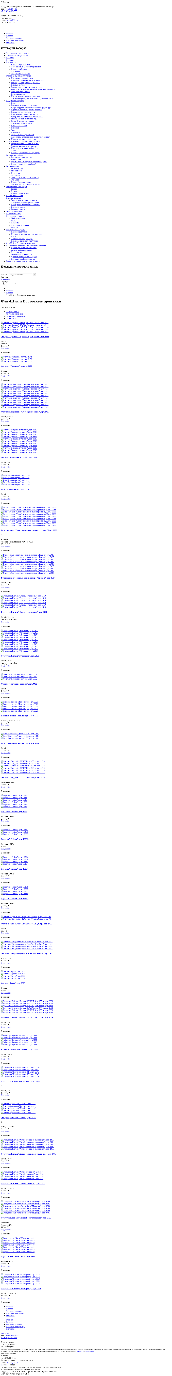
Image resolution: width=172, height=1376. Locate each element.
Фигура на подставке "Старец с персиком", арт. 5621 (25, 412)
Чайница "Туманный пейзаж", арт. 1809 (19, 1049)
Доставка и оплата (14, 38)
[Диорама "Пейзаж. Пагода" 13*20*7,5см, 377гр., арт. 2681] (27, 1001)
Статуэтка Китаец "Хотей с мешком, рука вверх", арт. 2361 (28, 1154)
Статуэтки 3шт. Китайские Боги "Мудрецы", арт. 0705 (26, 1218)
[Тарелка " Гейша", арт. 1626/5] (14, 887)
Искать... (5, 274)
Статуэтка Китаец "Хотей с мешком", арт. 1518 (23, 1183)
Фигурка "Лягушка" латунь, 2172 (16, 366)
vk (2, 1365)
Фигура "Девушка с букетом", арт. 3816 (19, 457)
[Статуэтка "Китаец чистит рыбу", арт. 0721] (20, 1274)
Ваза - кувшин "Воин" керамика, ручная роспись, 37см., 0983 (29, 530)
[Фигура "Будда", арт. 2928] (13, 971)
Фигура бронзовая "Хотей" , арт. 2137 (18, 1118)
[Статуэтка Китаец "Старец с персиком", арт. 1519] (23, 596)
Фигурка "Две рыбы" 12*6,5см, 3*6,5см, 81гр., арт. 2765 (26, 924)
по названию (11, 318)
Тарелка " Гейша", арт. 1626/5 (14, 898)
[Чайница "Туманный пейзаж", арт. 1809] (19, 1035)
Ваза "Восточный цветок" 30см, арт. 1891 (20, 743)
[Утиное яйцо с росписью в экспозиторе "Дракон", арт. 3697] (27, 555)
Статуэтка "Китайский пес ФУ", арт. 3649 (20, 1081)
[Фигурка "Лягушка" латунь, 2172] (16, 357)
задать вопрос (7, 1333)
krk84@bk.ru (12, 20)
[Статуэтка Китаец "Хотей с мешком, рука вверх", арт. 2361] (27, 1140)
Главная (9, 33)
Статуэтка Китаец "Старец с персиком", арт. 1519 (24, 612)
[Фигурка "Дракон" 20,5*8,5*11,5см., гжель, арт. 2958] (24, 323)
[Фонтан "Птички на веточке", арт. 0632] (19, 674)
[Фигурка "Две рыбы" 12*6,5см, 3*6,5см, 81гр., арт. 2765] (26, 917)
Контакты (10, 42)
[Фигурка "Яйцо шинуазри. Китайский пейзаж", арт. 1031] (27, 942)
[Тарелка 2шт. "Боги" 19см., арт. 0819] (18, 1238)
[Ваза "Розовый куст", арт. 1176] (15, 475)
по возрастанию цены (15, 316)
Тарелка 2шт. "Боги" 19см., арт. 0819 (18, 1256)
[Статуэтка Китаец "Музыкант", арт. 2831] (19, 631)
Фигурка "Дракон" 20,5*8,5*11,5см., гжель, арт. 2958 (25, 336)
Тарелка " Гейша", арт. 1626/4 (14, 869)
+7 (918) (13, 9)
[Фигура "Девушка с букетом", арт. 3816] (19, 430)
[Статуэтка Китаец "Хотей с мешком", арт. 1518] (22, 1172)
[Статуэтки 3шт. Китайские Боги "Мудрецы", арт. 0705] (25, 1201)
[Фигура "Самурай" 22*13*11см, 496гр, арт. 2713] (23, 761)
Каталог (9, 36)
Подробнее (5, 348)
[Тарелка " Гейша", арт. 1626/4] (14, 857)
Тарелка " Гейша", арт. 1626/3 (14, 839)
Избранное (5, 279)
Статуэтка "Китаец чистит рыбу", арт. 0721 (21, 1288)
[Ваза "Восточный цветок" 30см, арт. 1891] (20, 734)
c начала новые (12, 311)
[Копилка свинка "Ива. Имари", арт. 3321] (19, 702)
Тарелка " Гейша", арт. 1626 (14, 812)
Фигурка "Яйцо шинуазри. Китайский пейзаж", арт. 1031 (27, 953)
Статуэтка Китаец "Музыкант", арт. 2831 (20, 656)
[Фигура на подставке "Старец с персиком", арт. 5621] (24, 384)
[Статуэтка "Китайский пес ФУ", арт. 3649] (20, 1067)
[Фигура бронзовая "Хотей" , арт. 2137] (18, 1104)
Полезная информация (15, 40)
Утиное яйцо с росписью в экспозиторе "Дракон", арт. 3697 (28, 578)
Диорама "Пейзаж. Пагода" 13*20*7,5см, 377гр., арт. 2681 (27, 1017)
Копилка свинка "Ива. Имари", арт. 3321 (20, 716)
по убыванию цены (14, 314)
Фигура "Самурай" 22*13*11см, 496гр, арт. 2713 (23, 777)
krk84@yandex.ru (90, 1351)
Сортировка (6, 281)
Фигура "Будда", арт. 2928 (13, 983)
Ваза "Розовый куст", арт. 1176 (15, 489)
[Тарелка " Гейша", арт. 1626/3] (14, 830)
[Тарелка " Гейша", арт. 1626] (14, 795)
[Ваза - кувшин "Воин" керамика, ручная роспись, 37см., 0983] (28, 507)
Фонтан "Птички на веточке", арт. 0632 (19, 684)
